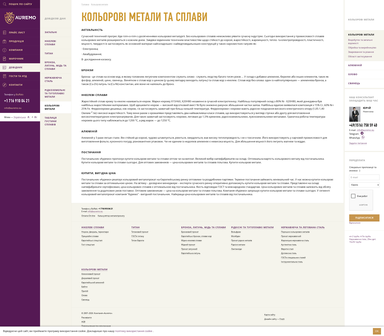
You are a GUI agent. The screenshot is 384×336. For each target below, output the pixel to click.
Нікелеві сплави (92, 227)
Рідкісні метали (238, 244)
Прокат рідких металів (241, 240)
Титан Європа (137, 240)
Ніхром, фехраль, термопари (95, 232)
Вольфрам (236, 232)
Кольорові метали (94, 269)
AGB (83, 322)
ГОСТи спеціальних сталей (293, 257)
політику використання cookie (133, 331)
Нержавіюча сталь (357, 239)
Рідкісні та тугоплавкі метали (252, 227)
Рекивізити (86, 317)
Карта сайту (269, 314)
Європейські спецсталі (91, 240)
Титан (135, 227)
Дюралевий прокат (90, 278)
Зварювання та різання (361, 51)
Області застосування (360, 56)
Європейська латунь (190, 253)
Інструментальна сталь (292, 262)
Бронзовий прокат (190, 232)
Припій (84, 291)
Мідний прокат (188, 244)
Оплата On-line (88, 216)
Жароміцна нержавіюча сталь (295, 240)
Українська (20, 117)
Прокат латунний (189, 249)
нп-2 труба (354, 236)
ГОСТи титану (137, 236)
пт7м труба (365, 236)
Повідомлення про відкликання (96, 326)
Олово (84, 295)
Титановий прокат (139, 232)
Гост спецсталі (87, 244)
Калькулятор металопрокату (111, 216)
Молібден (235, 236)
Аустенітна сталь (289, 244)
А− (29, 117)
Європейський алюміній (92, 282)
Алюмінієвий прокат (90, 274)
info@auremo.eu (95, 211)
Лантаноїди (236, 249)
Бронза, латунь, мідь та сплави (203, 227)
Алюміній (355, 65)
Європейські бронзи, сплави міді (196, 236)
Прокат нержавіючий (291, 236)
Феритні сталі (287, 249)
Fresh (282, 319)
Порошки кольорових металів (295, 232)
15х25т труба (355, 242)
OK (377, 331)
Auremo (20, 18)
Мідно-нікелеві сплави (191, 240)
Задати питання (358, 143)
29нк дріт (371, 239)
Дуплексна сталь (289, 253)
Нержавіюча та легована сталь (303, 227)
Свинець (85, 299)
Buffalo (19, 94)
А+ (35, 117)
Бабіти (84, 286)
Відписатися (354, 222)
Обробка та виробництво (362, 47)
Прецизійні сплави (90, 236)
